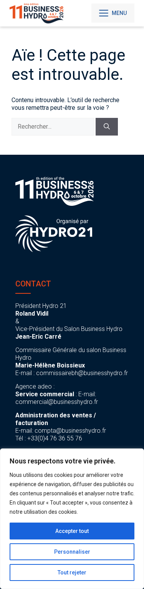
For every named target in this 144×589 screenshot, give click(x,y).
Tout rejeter (72, 572)
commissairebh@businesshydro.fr (82, 373)
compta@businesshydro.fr (70, 430)
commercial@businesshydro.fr (56, 401)
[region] (72, 518)
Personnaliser (72, 552)
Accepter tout (72, 531)
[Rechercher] (107, 127)
